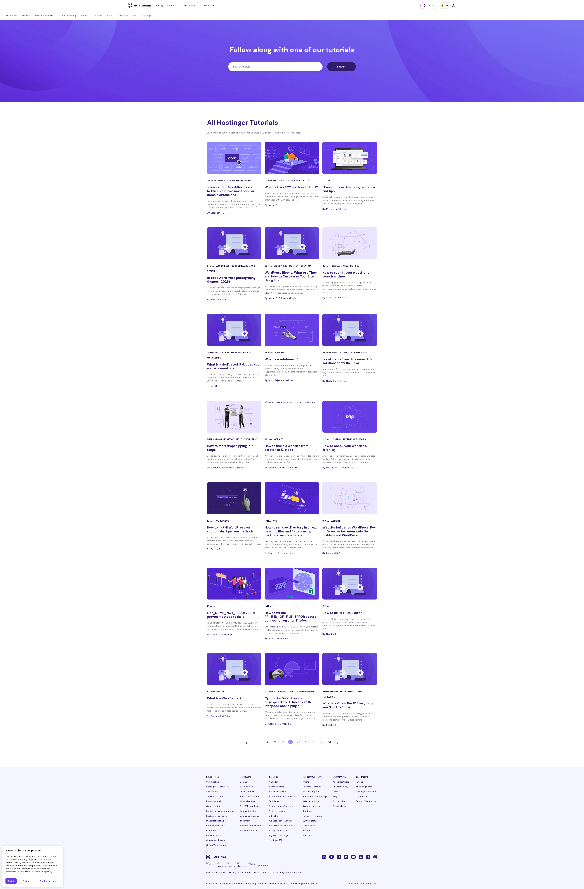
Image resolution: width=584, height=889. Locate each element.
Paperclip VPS (213, 835)
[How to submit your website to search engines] (349, 243)
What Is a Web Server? (224, 698)
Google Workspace (215, 840)
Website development (356, 352)
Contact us (361, 796)
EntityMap (308, 835)
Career (336, 791)
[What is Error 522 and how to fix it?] (292, 158)
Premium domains (249, 830)
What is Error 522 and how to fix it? (291, 187)
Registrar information (290, 872)
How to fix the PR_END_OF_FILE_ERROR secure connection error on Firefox (290, 617)
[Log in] (453, 5)
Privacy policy (236, 872)
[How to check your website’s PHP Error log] (349, 417)
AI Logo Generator (278, 830)
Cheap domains (247, 791)
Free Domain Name (249, 796)
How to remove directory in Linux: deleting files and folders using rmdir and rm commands (291, 531)
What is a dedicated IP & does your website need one (234, 366)
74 (274, 741)
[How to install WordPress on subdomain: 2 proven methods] (234, 498)
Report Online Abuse (366, 801)
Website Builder (276, 786)
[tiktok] (368, 856)
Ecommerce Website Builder (283, 796)
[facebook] (331, 856)
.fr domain (245, 820)
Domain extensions (240, 180)
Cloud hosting (213, 806)
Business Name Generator (281, 820)
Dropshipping (249, 439)
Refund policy (252, 872)
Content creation (300, 266)
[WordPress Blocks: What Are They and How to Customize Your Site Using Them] (292, 243)
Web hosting (212, 781)
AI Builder (273, 781)
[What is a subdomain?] (292, 330)
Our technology (340, 786)
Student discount (341, 801)
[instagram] (338, 856)
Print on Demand (277, 811)
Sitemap (307, 830)
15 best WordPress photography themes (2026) (231, 280)
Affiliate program (311, 791)
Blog (335, 796)
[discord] (375, 856)
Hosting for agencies (216, 815)
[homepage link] (140, 5)
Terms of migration (312, 815)
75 (282, 741)
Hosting (84, 15)
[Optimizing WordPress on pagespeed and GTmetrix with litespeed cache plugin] (292, 669)
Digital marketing (67, 15)
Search (341, 66)
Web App (146, 15)
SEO (357, 266)
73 (267, 741)
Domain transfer (248, 811)
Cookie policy (44, 871)
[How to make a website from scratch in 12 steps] (292, 417)
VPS (135, 15)
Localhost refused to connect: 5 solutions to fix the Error (347, 361)
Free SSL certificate (249, 806)
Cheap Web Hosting (216, 845)
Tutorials (360, 781)
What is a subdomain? (281, 359)
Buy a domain (246, 786)
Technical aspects (297, 180)
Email (109, 15)
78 (305, 741)
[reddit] (360, 856)
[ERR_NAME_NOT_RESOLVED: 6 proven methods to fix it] (234, 584)
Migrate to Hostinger (279, 835)
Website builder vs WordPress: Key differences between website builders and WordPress (349, 531)
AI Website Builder (278, 791)
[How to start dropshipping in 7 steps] (234, 417)
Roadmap (307, 811)
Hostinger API (275, 840)
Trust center (309, 825)
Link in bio (273, 815)
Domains (97, 15)
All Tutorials (11, 15)
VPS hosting (212, 791)
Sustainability (339, 806)
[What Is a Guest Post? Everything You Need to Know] (349, 669)
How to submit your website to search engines (346, 274)
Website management (301, 691)
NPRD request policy (216, 872)
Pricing (159, 5)
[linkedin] (324, 856)
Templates (274, 801)
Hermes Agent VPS (215, 825)
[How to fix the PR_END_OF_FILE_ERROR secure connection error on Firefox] (292, 584)
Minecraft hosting (215, 820)
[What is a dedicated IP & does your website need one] (234, 330)
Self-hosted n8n (214, 796)
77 (298, 741)
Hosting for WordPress (217, 786)
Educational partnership (315, 796)
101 (329, 741)
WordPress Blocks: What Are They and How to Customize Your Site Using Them (291, 276)
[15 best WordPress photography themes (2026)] (234, 243)
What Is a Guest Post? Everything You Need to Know (347, 705)
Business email (213, 801)
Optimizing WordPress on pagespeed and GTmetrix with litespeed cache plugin (288, 702)
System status (310, 820)
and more (263, 865)
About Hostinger (341, 781)
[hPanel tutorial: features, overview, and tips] (349, 158)
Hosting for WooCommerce (220, 811)
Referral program (311, 801)
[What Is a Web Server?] (234, 669)
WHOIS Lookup (247, 801)
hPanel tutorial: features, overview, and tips (349, 189)
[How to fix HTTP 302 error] (349, 584)
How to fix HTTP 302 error (342, 613)
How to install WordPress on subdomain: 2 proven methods (230, 529)
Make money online (44, 15)
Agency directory (311, 806)
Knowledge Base (364, 786)
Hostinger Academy (366, 791)
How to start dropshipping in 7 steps (230, 448)
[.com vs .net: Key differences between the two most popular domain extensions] (234, 158)
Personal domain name (251, 825)
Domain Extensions (249, 815)
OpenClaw (211, 830)
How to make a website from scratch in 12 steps (286, 448)
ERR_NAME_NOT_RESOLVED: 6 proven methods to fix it (231, 615)
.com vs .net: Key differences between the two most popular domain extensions (230, 191)
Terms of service (269, 872)
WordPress (122, 15)
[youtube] (353, 856)
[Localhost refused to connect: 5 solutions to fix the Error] (349, 330)
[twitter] (346, 856)
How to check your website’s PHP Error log (348, 448)
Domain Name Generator (281, 806)
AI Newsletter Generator (281, 825)
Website (26, 15)
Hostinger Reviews (312, 786)
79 (313, 741)
